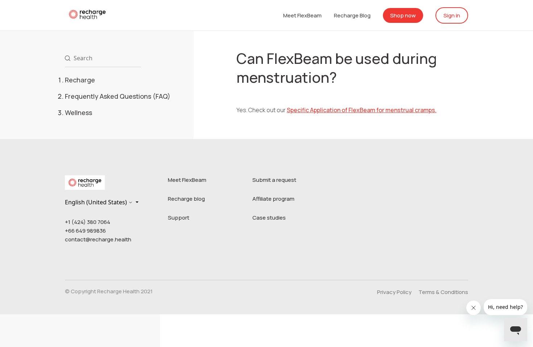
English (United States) (96, 202)
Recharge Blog (352, 15)
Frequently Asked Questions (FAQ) (117, 96)
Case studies (269, 217)
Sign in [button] (451, 15)
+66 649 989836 (85, 230)
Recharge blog (186, 199)
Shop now (403, 15)
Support (178, 217)
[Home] (87, 14)
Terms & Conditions (443, 292)
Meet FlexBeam (302, 15)
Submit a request (274, 180)
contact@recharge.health (98, 239)
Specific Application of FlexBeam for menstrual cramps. (362, 110)
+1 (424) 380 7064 (87, 222)
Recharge (80, 79)
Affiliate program (273, 199)
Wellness (78, 112)
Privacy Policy (394, 292)
